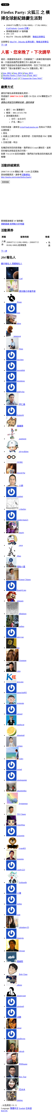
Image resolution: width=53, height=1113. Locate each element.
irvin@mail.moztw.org (29, 127)
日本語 (29, 1108)
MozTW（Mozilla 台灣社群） (23, 42)
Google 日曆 (23, 28)
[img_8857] (32, 75)
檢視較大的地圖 (17, 224)
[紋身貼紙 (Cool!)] (9, 78)
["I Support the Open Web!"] (30, 78)
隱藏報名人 (17, 264)
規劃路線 (5, 224)
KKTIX (4, 1111)
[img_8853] (28, 73)
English (22, 1108)
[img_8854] (17, 73)
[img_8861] (6, 73)
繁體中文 (14, 1108)
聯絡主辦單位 (39, 37)
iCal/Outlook (11, 28)
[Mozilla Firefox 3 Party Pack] (14, 75)
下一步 (4, 45)
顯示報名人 (6, 264)
